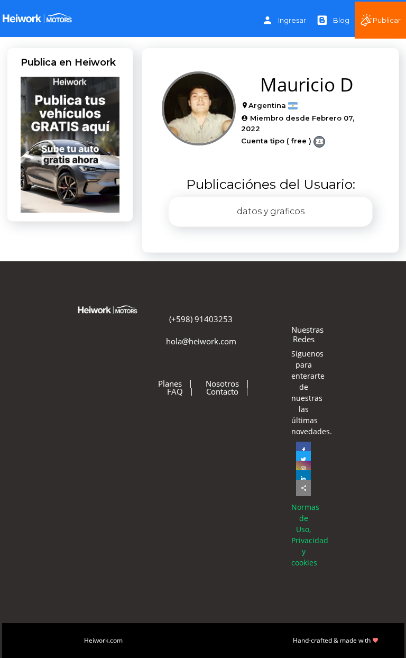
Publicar (387, 20)
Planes (170, 384)
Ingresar (292, 20)
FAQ (175, 392)
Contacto (222, 392)
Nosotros (222, 384)
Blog (341, 20)
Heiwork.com (103, 640)
